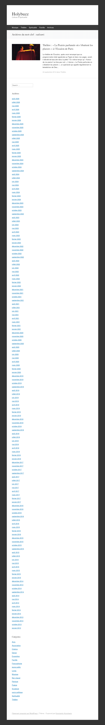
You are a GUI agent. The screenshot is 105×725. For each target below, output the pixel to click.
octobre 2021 (17, 296)
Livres (14, 670)
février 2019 (16, 412)
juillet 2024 (16, 178)
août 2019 (15, 390)
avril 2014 (15, 603)
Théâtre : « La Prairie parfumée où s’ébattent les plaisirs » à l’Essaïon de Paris (68, 46)
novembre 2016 (17, 509)
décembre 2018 (17, 419)
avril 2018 (15, 448)
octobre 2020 (17, 340)
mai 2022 (15, 271)
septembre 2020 (18, 343)
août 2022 (15, 260)
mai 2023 (15, 228)
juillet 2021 (16, 307)
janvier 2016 (16, 534)
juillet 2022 (16, 264)
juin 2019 (15, 397)
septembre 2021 (18, 300)
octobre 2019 (17, 383)
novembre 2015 (17, 541)
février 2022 (16, 282)
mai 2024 (15, 185)
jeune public (16, 667)
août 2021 (15, 304)
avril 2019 (15, 404)
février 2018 (16, 455)
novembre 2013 (17, 621)
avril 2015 (15, 567)
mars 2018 (16, 451)
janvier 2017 (16, 502)
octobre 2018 (17, 426)
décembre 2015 (17, 538)
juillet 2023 (16, 221)
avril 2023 (15, 232)
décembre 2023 (17, 203)
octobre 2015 (17, 545)
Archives (50, 27)
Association (16, 645)
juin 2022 (15, 268)
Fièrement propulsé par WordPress (25, 713)
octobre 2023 (17, 210)
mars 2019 (16, 408)
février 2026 (16, 116)
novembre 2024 (17, 163)
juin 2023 (15, 224)
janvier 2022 (16, 286)
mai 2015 (15, 563)
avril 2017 (15, 491)
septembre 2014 (18, 592)
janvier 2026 (16, 120)
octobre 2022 (17, 253)
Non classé (16, 678)
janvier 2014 (16, 613)
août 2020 (15, 347)
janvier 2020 (16, 372)
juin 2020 (15, 354)
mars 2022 (16, 278)
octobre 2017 (17, 469)
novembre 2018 (17, 422)
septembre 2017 (18, 473)
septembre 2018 (18, 430)
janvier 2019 (16, 415)
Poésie (14, 685)
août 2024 (15, 174)
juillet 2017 (16, 480)
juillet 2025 (16, 138)
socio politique (17, 692)
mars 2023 (16, 235)
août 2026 (15, 98)
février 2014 (16, 610)
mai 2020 (15, 358)
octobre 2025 (17, 131)
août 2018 (15, 433)
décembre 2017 (17, 462)
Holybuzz (20, 14)
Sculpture (15, 688)
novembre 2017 (17, 466)
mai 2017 (15, 487)
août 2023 (15, 217)
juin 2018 (15, 440)
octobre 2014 (17, 588)
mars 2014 (16, 606)
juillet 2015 (16, 556)
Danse (14, 652)
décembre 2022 (17, 246)
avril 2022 (15, 275)
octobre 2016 (17, 512)
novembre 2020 (17, 336)
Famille (42, 27)
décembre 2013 (17, 617)
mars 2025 (16, 149)
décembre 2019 (17, 376)
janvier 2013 (16, 628)
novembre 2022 (17, 250)
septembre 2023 (18, 214)
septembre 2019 (18, 386)
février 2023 (16, 239)
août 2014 (15, 595)
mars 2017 (16, 494)
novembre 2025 (17, 127)
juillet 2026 (16, 102)
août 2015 (15, 552)
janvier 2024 (16, 199)
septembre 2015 (18, 549)
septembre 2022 (18, 257)
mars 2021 (16, 322)
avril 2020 (15, 361)
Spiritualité (33, 27)
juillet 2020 (16, 350)
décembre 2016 (17, 505)
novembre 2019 (17, 379)
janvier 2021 (16, 329)
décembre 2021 (17, 289)
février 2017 (16, 498)
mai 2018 (15, 444)
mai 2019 (15, 401)
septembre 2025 (18, 134)
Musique (15, 27)
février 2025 (16, 152)
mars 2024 (16, 192)
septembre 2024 (18, 170)
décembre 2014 (17, 581)
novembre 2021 (17, 293)
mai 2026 (15, 106)
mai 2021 (15, 314)
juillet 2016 (16, 520)
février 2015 (16, 574)
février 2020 (16, 368)
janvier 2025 (16, 156)
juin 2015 (15, 559)
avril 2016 (15, 523)
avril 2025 (15, 145)
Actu (13, 642)
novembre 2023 (17, 206)
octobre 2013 (17, 624)
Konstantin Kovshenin (64, 713)
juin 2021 (15, 311)
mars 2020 (16, 365)
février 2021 (16, 325)
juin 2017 (15, 484)
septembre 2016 (18, 516)
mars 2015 (16, 570)
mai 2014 (15, 599)
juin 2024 (15, 181)
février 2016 (16, 531)
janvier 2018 (16, 458)
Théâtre (23, 27)
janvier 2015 (16, 577)
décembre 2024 (17, 160)
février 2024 (16, 196)
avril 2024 (15, 188)
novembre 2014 (17, 585)
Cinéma (15, 649)
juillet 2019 (16, 394)
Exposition (16, 656)
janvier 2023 (16, 242)
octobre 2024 (17, 167)
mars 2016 (16, 527)
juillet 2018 (16, 437)
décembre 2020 (17, 332)
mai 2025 (15, 142)
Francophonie (17, 663)
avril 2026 (15, 109)
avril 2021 (15, 318)
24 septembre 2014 (49, 72)
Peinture (15, 681)
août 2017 (15, 476)
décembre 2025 (17, 124)
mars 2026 (16, 113)
